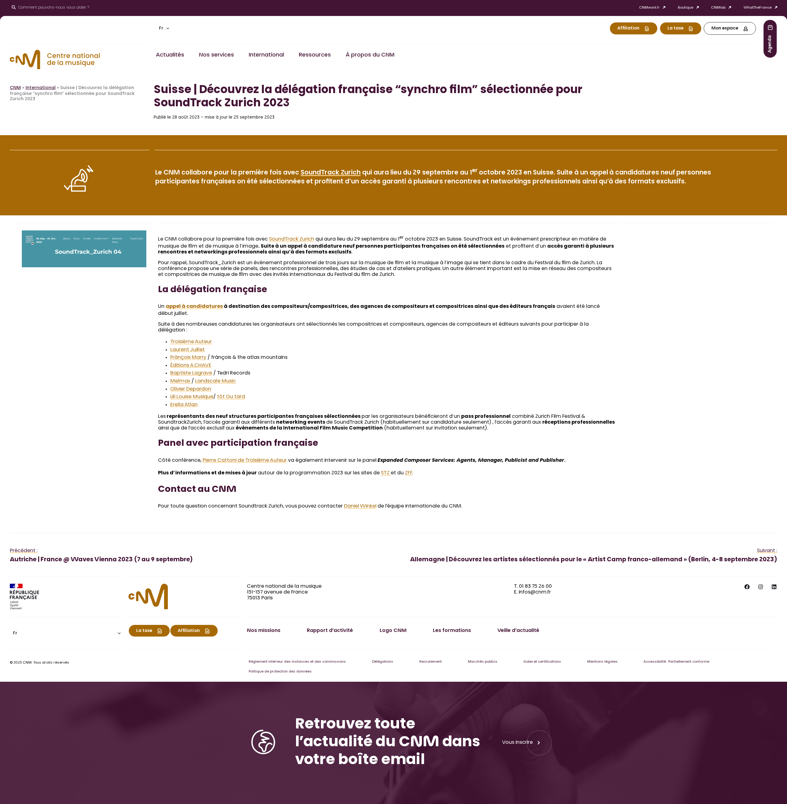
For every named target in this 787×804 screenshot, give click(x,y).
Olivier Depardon (190, 389)
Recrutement (430, 662)
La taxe (675, 28)
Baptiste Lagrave (191, 373)
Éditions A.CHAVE (190, 365)
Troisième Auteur (191, 341)
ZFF (408, 473)
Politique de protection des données (280, 671)
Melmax (181, 381)
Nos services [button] (216, 55)
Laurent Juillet (187, 349)
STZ (386, 473)
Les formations (452, 630)
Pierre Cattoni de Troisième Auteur (245, 460)
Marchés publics (482, 662)
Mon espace (724, 28)
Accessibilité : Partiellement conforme (676, 662)
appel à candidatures (194, 306)
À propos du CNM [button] (370, 55)
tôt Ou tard (231, 396)
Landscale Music (215, 381)
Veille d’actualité (518, 630)
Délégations (382, 662)
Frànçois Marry (188, 357)
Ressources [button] (315, 55)
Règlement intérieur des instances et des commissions (297, 662)
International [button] (266, 55)
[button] (164, 28)
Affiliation (628, 28)
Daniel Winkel (360, 506)
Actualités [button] (170, 55)
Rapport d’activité (330, 630)
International (41, 88)
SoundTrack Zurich (331, 173)
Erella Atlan (184, 404)
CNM (15, 88)
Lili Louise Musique (191, 396)
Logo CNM (393, 630)
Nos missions (263, 630)
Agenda (770, 44)
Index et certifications (542, 662)
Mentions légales (602, 662)
